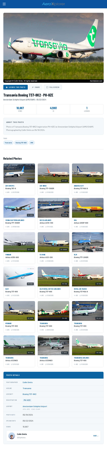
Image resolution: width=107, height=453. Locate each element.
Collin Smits (28, 382)
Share (36, 87)
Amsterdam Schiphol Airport (35, 406)
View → (96, 436)
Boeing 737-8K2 (21, 143)
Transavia (8, 143)
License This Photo (15, 87)
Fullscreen (52, 87)
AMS (32, 143)
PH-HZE (27, 400)
